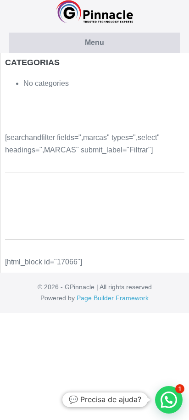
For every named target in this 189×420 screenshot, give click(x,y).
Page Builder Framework (113, 298)
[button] (169, 400)
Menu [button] (94, 42)
